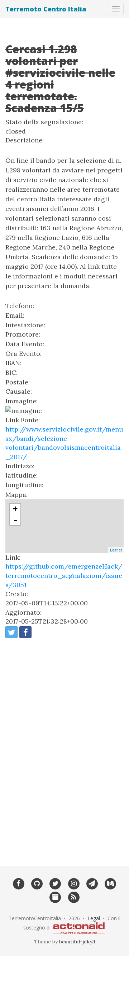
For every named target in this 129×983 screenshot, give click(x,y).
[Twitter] (55, 883)
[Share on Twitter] (11, 632)
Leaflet (116, 550)
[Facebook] (18, 883)
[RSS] (73, 896)
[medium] (110, 883)
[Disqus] (64, 747)
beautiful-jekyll (77, 941)
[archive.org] (55, 896)
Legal (93, 918)
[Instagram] (73, 883)
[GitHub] (36, 883)
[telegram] (92, 883)
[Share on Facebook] (25, 632)
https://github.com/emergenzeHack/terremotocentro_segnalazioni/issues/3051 (63, 575)
